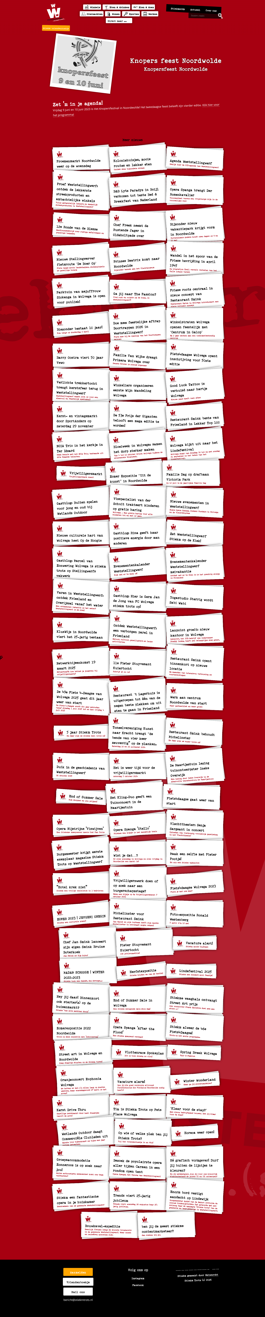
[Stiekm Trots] (56, 12)
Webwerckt (211, 1275)
